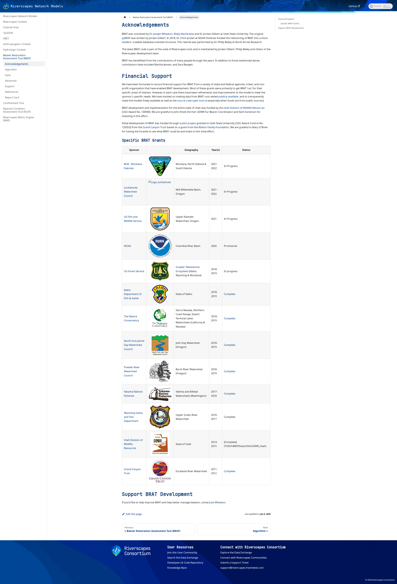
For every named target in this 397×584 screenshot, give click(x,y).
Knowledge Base (177, 567)
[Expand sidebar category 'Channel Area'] (41, 27)
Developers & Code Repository (185, 562)
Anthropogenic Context (17, 44)
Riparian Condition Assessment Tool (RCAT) (17, 110)
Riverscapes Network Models (20, 16)
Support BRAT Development (291, 28)
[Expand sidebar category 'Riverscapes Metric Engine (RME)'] (41, 119)
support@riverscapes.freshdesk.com (242, 567)
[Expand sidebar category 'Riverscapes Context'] (41, 21)
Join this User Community (182, 552)
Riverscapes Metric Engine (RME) (18, 119)
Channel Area (11, 27)
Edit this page (134, 514)
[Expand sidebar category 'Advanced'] (41, 80)
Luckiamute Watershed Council (131, 192)
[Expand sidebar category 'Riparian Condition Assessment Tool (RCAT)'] (41, 110)
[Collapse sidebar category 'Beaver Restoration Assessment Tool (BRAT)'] (41, 57)
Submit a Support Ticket (234, 562)
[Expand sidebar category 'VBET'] (41, 38)
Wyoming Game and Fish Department (133, 417)
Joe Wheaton (218, 502)
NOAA (127, 246)
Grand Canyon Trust (154, 127)
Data (8, 75)
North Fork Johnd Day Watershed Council (134, 345)
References (11, 92)
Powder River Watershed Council (132, 371)
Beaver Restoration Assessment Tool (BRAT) (17, 57)
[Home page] (125, 17)
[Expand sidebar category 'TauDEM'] (41, 32)
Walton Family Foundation (213, 127)
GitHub (353, 6)
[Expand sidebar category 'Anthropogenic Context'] (41, 44)
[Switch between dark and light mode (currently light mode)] (364, 6)
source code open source (192, 100)
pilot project (189, 123)
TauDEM (8, 33)
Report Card (12, 97)
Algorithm (11, 69)
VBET (6, 38)
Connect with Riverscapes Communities (243, 557)
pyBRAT (126, 38)
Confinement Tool (13, 103)
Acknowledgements (16, 64)
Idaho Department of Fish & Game (132, 294)
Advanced (10, 80)
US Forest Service (134, 271)
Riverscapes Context (15, 21)
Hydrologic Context (14, 49)
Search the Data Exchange (182, 557)
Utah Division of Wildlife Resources (244, 108)
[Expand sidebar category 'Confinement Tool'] (41, 103)
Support (10, 86)
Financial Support (286, 19)
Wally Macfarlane (184, 34)
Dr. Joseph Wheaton (160, 34)
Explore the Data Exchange (236, 552)
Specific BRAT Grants (290, 23)
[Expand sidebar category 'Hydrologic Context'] (41, 49)
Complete (229, 294)
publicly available (228, 96)
